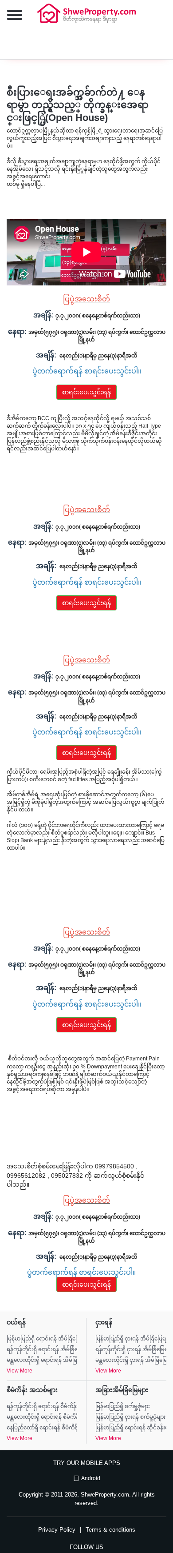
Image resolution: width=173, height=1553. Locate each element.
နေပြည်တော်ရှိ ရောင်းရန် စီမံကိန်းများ (42, 1428)
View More (19, 1371)
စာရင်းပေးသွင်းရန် (86, 392)
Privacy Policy (56, 1529)
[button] (11, 15)
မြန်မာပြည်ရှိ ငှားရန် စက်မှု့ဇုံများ (130, 1417)
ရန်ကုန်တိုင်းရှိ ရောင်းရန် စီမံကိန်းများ (42, 1406)
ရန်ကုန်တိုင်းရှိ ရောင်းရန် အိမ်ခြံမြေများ (42, 1349)
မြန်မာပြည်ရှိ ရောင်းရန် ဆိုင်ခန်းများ (130, 1428)
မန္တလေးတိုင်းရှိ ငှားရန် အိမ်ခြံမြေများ (130, 1360)
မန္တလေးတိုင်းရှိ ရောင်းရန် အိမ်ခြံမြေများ (42, 1360)
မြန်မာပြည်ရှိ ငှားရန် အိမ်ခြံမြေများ (130, 1339)
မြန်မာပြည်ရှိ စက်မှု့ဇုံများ (122, 1406)
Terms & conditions (110, 1529)
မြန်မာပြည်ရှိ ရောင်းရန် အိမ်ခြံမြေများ (42, 1339)
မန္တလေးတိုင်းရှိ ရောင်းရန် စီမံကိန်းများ (42, 1417)
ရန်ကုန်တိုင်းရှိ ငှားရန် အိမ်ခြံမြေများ (130, 1349)
